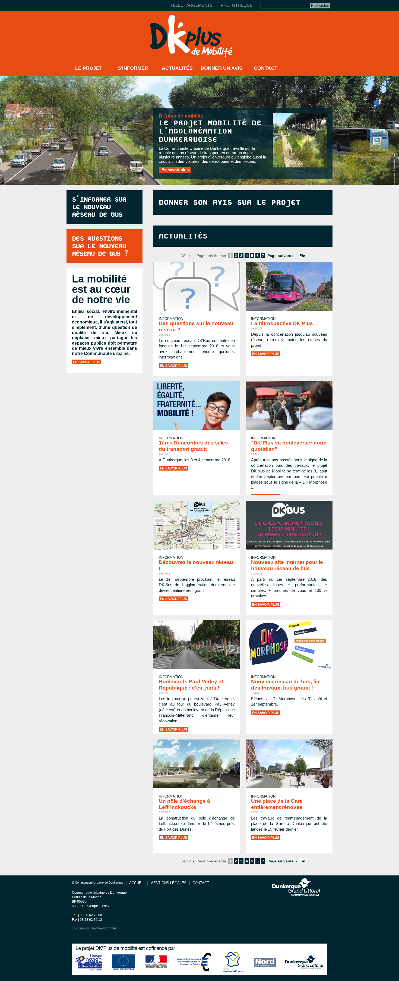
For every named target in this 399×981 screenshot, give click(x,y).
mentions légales (168, 883)
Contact (265, 68)
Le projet (88, 68)
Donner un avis (221, 68)
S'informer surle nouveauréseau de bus (99, 207)
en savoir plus (86, 362)
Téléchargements (191, 5)
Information (263, 319)
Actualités (177, 68)
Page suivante (280, 255)
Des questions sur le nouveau (100, 246)
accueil (136, 883)
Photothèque (236, 5)
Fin (302, 255)
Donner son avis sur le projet (229, 202)
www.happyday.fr (104, 928)
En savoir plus (175, 170)
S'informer (133, 68)
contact (200, 883)
